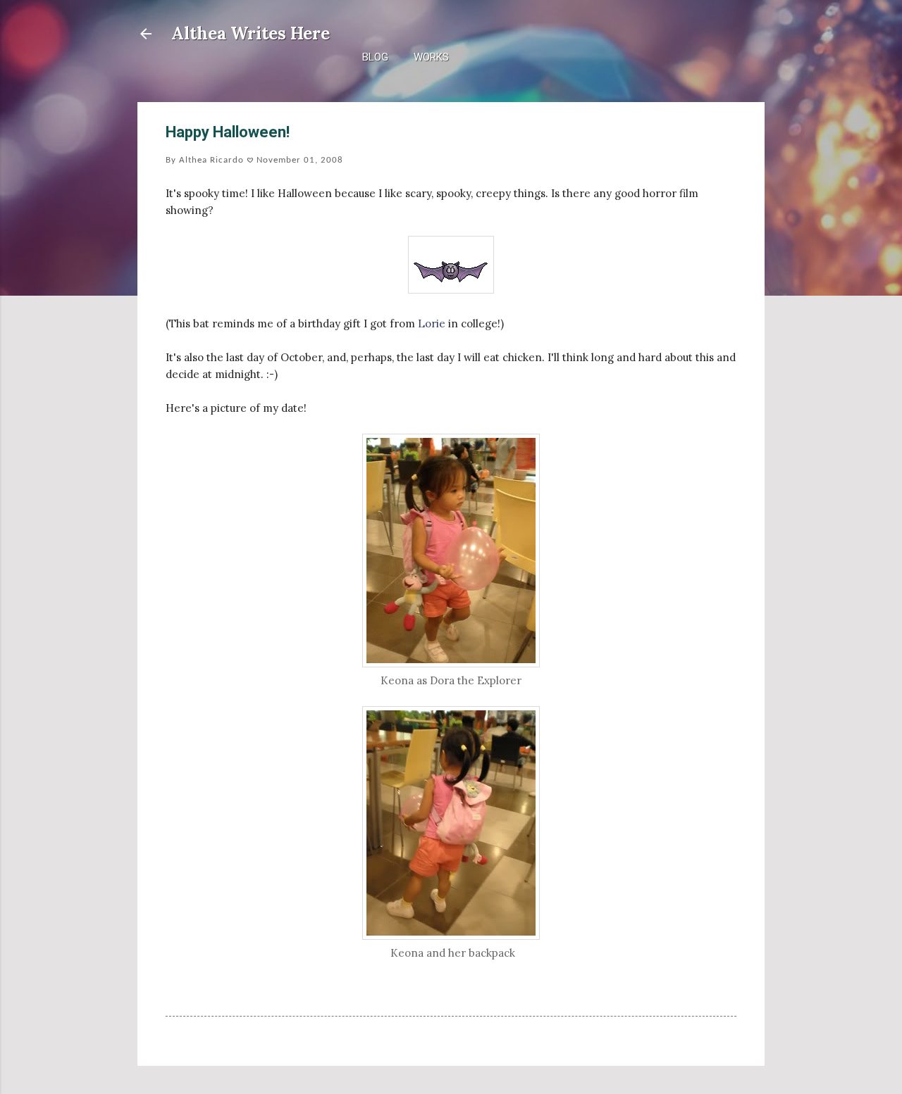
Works (431, 57)
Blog (375, 57)
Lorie (431, 323)
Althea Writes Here (250, 33)
